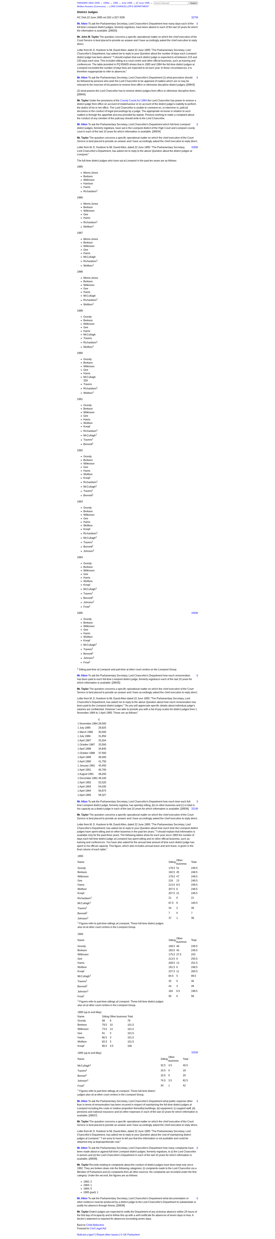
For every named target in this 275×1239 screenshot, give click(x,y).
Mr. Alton (82, 23)
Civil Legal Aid (98, 1228)
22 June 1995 (143, 3)
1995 (116, 3)
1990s (106, 3)
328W (194, 147)
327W (194, 17)
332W (194, 1052)
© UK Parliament (130, 1234)
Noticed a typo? (86, 1234)
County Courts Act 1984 (133, 100)
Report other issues (108, 1234)
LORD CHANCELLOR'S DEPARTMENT (129, 6)
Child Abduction (95, 1225)
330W (194, 613)
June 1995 (127, 3)
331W (194, 808)
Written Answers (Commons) (91, 6)
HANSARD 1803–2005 (88, 3)
